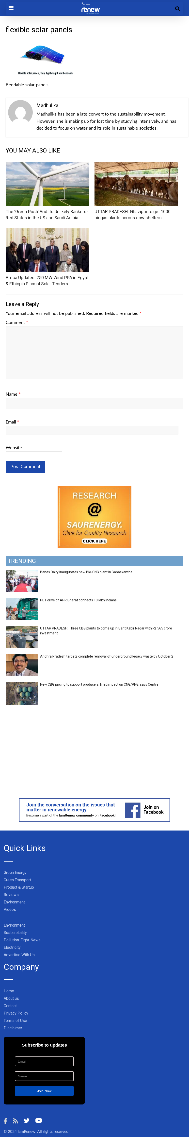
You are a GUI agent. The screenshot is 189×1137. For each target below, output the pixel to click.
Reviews (11, 894)
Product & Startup (19, 887)
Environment (14, 902)
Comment (17, 323)
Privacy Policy (16, 1013)
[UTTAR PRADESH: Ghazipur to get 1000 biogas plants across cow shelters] (136, 165)
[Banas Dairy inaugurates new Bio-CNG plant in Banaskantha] (22, 573)
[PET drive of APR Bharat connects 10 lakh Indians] (22, 601)
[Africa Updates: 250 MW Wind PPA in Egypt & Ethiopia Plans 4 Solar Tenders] (47, 231)
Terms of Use (15, 1020)
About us (11, 998)
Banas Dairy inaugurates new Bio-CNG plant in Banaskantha (86, 572)
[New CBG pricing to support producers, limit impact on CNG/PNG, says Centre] (22, 685)
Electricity (12, 947)
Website (14, 448)
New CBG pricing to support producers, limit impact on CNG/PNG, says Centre (99, 684)
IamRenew (26, 1132)
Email (12, 422)
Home (9, 991)
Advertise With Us (19, 954)
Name (13, 394)
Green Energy (15, 872)
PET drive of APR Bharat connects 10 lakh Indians (78, 600)
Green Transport (17, 880)
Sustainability (15, 932)
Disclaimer (13, 1028)
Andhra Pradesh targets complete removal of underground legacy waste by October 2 (106, 656)
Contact (10, 1005)
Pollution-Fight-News (22, 940)
